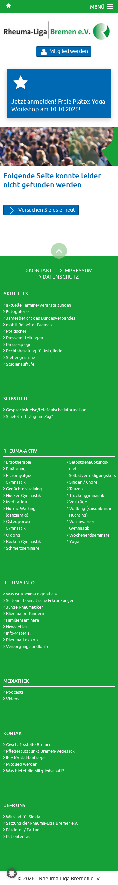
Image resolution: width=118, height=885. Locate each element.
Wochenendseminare (89, 534)
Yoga (74, 541)
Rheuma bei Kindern (25, 613)
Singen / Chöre (83, 482)
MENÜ (97, 6)
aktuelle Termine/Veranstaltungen (38, 305)
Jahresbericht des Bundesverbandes (40, 318)
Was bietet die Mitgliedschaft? (35, 770)
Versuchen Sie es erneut (46, 210)
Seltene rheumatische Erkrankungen (40, 600)
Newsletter (16, 626)
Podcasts (15, 692)
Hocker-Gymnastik (23, 495)
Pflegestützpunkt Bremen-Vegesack (40, 751)
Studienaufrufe (20, 364)
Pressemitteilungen (24, 337)
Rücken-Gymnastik (23, 541)
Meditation (16, 501)
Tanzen (76, 488)
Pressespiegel (19, 344)
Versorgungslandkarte (27, 646)
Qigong (13, 534)
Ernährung (16, 468)
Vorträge (78, 501)
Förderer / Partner (23, 829)
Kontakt (40, 270)
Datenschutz (61, 277)
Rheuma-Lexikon (22, 639)
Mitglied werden (68, 51)
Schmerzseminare (22, 548)
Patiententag (18, 836)
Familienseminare (22, 620)
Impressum (78, 270)
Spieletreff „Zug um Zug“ (29, 416)
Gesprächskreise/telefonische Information (46, 409)
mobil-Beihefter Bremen (29, 324)
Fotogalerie (17, 311)
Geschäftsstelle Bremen (28, 744)
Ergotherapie (18, 462)
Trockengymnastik (86, 495)
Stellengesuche (20, 357)
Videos (12, 698)
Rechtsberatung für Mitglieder (35, 350)
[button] (12, 873)
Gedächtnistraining (24, 488)
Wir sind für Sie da (23, 816)
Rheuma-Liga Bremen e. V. (70, 878)
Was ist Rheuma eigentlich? (31, 593)
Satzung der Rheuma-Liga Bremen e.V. (42, 823)
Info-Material (18, 633)
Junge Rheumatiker (24, 607)
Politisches (16, 331)
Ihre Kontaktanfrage (25, 757)
